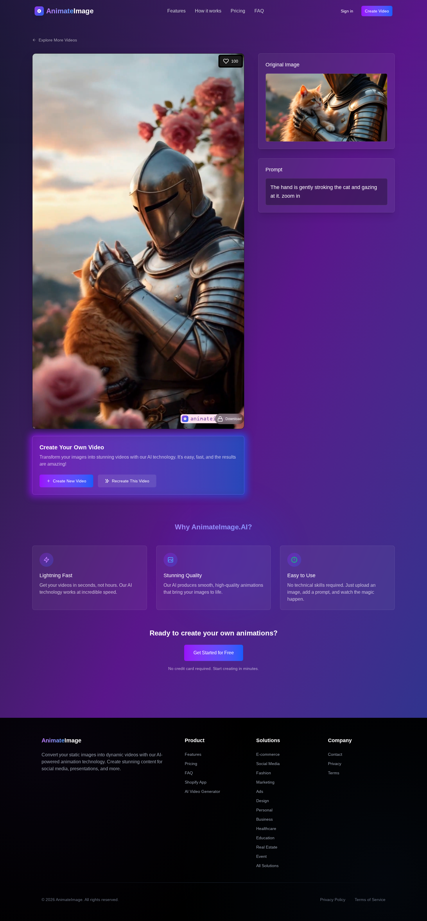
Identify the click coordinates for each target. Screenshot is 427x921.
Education (265, 837)
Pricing (238, 10)
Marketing (265, 782)
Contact (335, 754)
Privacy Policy (332, 899)
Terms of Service (370, 899)
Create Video (377, 11)
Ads (259, 791)
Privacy (334, 763)
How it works (208, 10)
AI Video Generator (202, 791)
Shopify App (196, 782)
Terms (333, 773)
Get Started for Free (213, 652)
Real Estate (266, 847)
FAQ (259, 10)
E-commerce (268, 754)
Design (262, 800)
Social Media (268, 763)
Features (176, 10)
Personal (264, 810)
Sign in (347, 11)
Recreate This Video (130, 481)
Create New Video (69, 481)
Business (264, 819)
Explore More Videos (58, 40)
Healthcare (266, 828)
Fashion (263, 773)
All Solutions (267, 865)
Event (261, 856)
